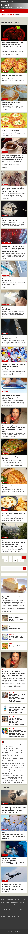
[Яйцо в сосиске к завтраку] (14, 120)
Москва (21, 758)
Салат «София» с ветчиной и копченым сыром (16, 619)
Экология (5, 152)
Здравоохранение (16, 750)
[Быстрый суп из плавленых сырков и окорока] (14, 503)
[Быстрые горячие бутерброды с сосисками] (14, 65)
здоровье (8, 782)
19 (19, 557)
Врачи (11, 746)
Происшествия (7, 773)
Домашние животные (10, 748)
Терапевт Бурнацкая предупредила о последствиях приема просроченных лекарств (13, 366)
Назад (5, 557)
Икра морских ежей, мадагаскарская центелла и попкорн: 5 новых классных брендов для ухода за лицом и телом (17, 733)
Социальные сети (6, 775)
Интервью (11, 752)
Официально (7, 767)
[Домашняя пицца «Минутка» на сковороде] (14, 447)
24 (15, 560)
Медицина (15, 758)
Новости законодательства (9, 762)
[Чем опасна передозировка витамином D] (14, 327)
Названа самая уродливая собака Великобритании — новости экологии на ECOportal (13, 189)
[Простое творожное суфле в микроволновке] (14, 93)
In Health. (6, 5)
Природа (13, 770)
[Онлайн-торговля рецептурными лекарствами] (14, 269)
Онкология (16, 765)
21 (6, 560)
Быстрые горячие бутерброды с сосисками (17, 646)
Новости (5, 39)
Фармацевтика (7, 242)
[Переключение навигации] (3, 11)
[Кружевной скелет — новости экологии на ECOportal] (14, 209)
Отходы (21, 765)
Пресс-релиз (5, 770)
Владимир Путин (5, 746)
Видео (22, 745)
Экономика (17, 780)
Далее (20, 560)
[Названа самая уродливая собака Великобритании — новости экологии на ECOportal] (14, 178)
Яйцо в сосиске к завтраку (10, 130)
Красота (5, 422)
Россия (14, 773)
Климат (4, 755)
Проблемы (9, 771)
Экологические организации (7, 780)
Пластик (16, 767)
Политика (21, 767)
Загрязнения (6, 751)
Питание (5, 71)
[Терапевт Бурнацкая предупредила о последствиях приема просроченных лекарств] (14, 354)
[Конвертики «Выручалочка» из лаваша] (14, 476)
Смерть (18, 773)
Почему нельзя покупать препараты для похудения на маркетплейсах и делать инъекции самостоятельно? (17, 697)
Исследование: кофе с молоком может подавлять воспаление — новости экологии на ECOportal (12, 157)
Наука (4, 761)
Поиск (24, 568)
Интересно (17, 752)
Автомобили (5, 745)
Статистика (15, 775)
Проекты (15, 771)
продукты (19, 782)
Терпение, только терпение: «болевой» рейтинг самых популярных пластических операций (16, 721)
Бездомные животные (15, 745)
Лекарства (12, 755)
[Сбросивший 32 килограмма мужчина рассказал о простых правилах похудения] (14, 385)
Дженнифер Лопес (16, 746)
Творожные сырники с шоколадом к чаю (16, 627)
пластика (14, 782)
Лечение (6, 758)
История (23, 752)
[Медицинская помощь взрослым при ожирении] (14, 298)
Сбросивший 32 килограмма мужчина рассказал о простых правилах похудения (12, 396)
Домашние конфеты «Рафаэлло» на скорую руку (16, 637)
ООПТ (18, 763)
